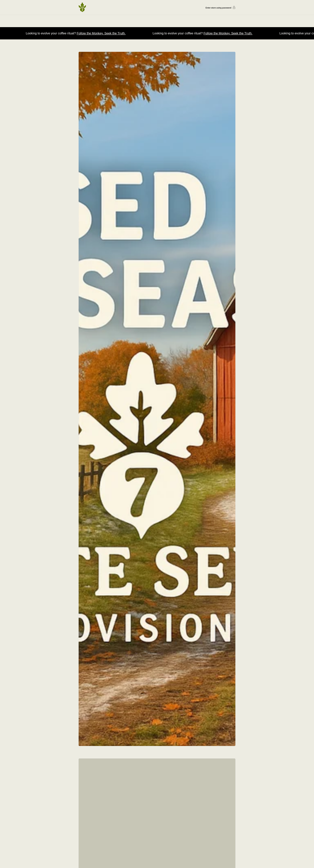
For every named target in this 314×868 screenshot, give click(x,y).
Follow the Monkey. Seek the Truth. (37, 33)
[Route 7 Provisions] (82, 7)
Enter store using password (218, 8)
